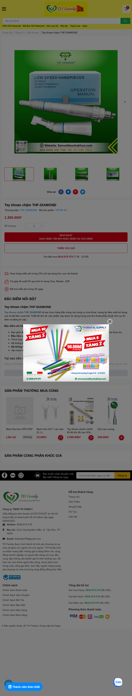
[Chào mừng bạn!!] (66, 352)
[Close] (110, 321)
